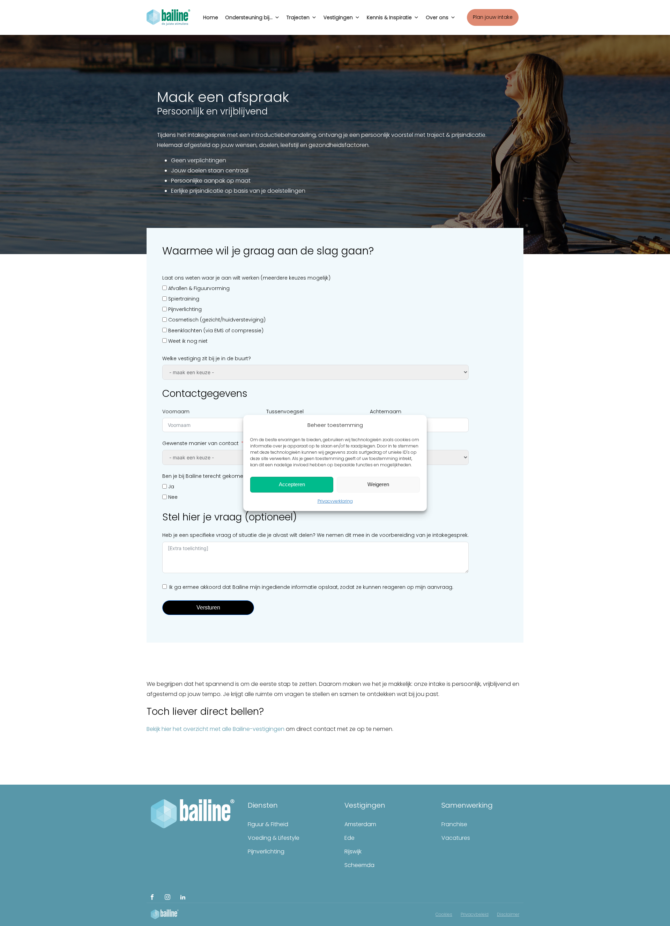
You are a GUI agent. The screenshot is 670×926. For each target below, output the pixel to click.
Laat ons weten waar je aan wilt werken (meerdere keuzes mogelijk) (246, 277)
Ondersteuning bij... (249, 17)
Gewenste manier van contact (200, 443)
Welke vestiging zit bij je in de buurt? (206, 358)
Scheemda (359, 865)
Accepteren (292, 484)
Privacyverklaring (335, 501)
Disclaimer (508, 914)
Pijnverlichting (266, 851)
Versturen (208, 607)
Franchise (454, 824)
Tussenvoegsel (285, 411)
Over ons (437, 17)
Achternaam (385, 411)
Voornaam (175, 411)
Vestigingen (338, 17)
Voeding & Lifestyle (273, 838)
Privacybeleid (475, 914)
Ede (349, 838)
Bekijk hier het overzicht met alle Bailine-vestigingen (215, 729)
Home (210, 17)
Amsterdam (360, 824)
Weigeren (378, 484)
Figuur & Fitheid (268, 824)
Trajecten (298, 17)
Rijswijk (353, 851)
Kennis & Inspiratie (389, 17)
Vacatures (455, 838)
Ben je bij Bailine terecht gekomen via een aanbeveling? (232, 476)
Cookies (444, 914)
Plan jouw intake (493, 17)
